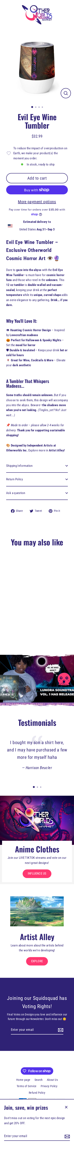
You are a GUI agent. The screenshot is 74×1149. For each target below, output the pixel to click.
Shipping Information (19, 466)
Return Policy (14, 479)
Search (39, 1079)
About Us (52, 1079)
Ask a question (15, 493)
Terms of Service (27, 1086)
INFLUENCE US (37, 873)
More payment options (37, 201)
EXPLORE (37, 961)
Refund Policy (37, 1092)
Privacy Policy (49, 1086)
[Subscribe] (66, 1136)
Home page (23, 1079)
